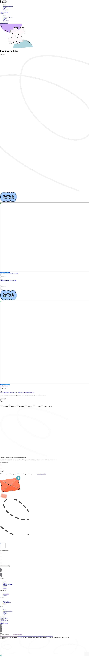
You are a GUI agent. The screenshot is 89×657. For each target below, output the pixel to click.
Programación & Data (7, 584)
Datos (17, 273)
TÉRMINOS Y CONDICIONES (45, 636)
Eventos (4, 7)
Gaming (4, 583)
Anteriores (5, 595)
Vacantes (5, 603)
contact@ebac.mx (4, 623)
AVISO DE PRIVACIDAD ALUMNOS (9, 636)
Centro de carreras (7, 602)
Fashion (4, 588)
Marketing (5, 585)
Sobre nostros (6, 601)
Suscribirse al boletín (17, 634)
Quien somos (6, 9)
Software (5, 586)
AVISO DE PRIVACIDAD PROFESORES (28, 636)
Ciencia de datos (3, 273)
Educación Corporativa (8, 6)
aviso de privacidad (41, 474)
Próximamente (6, 594)
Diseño (4, 581)
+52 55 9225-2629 (4, 12)
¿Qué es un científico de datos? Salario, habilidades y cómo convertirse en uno (17, 392)
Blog (4, 8)
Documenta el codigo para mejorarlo (8, 280)
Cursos (4, 4)
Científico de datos (12, 273)
